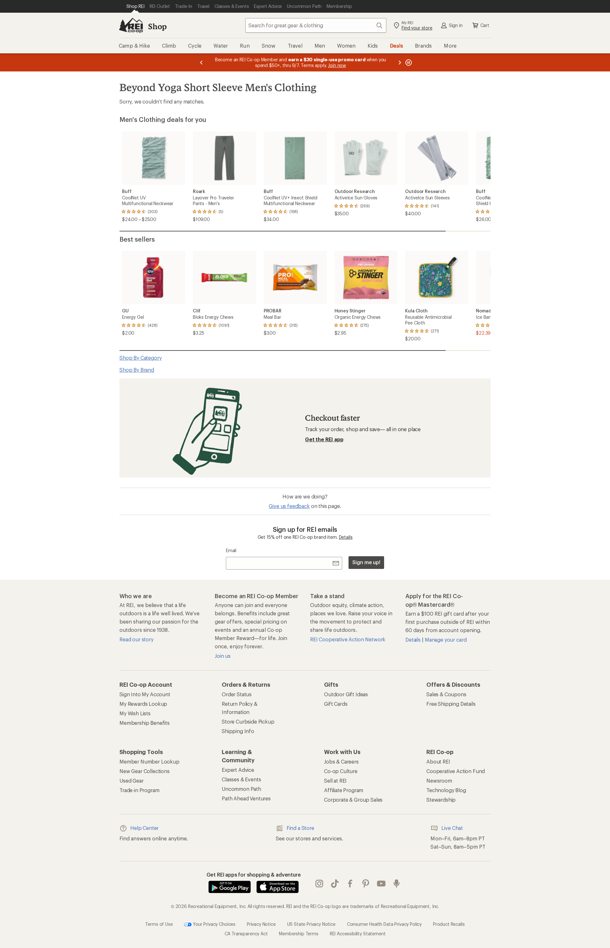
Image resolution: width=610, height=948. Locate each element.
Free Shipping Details (451, 704)
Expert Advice (238, 770)
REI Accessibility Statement (358, 933)
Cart (484, 25)
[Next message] (399, 62)
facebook (350, 883)
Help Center (144, 828)
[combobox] (315, 25)
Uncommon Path (241, 789)
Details (346, 537)
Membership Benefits (144, 723)
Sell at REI (335, 781)
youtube (381, 883)
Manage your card (445, 640)
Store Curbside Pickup (248, 721)
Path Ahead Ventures (246, 798)
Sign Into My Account (144, 694)
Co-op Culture (340, 771)
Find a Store (300, 828)
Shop (157, 26)
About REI (438, 761)
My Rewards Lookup (143, 704)
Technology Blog (446, 790)
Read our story (136, 639)
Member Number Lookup (149, 761)
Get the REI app (324, 439)
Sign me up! (366, 562)
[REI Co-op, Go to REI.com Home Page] (131, 25)
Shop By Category (140, 358)
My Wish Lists (135, 713)
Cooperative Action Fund (455, 771)
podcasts (396, 883)
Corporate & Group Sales (353, 800)
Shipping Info (238, 731)
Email (231, 550)
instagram (319, 883)
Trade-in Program (139, 790)
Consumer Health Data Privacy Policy (384, 923)
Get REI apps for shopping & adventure (254, 874)
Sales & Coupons (446, 694)
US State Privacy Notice (311, 923)
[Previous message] (201, 62)
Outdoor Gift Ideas (346, 694)
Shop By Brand (136, 370)
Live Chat (452, 828)
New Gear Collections (144, 771)
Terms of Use (159, 923)
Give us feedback (289, 506)
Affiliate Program (343, 790)
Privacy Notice (261, 923)
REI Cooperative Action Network (347, 639)
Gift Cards (335, 704)
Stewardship (441, 800)
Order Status (237, 694)
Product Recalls (449, 923)
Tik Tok (335, 883)
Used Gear (131, 781)
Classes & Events (241, 779)
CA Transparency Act (246, 933)
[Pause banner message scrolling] (407, 62)
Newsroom (439, 781)
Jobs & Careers (341, 761)
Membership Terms (298, 933)
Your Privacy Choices (213, 923)
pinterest (366, 883)
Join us (223, 656)
